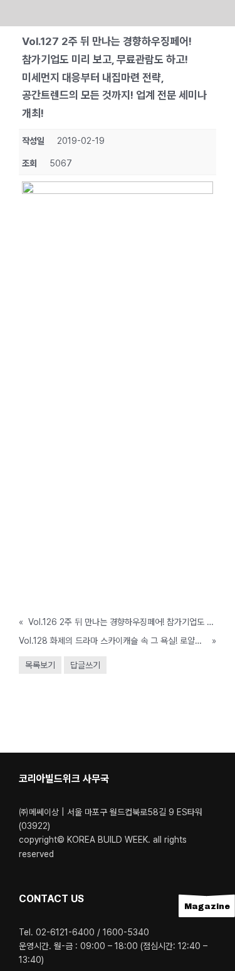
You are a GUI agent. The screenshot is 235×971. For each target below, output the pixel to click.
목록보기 (40, 665)
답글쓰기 (85, 665)
